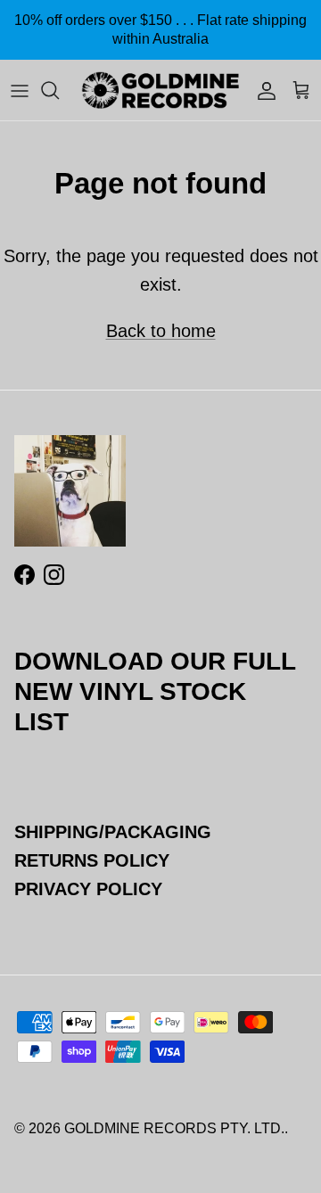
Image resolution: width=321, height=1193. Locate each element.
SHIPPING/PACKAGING (112, 832)
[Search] (58, 90)
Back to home (161, 331)
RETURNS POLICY (91, 860)
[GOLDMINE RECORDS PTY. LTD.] (160, 90)
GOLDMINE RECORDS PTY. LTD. (174, 1128)
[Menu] (19, 90)
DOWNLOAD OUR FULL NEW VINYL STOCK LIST (154, 691)
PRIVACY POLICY (88, 889)
